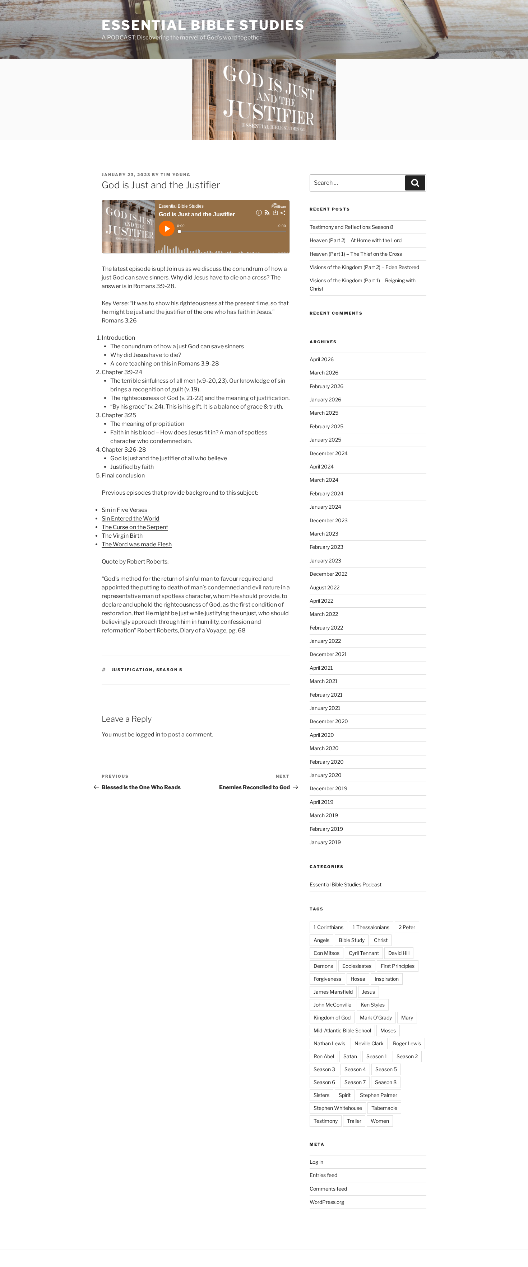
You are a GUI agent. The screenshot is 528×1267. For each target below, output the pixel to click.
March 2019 (324, 815)
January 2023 (325, 560)
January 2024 (325, 507)
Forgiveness (327, 979)
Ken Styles (373, 1005)
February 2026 (326, 386)
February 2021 (326, 695)
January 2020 (326, 775)
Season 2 (407, 1056)
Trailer (354, 1121)
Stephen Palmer (378, 1095)
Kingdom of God (332, 1017)
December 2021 (328, 654)
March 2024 (324, 480)
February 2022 (326, 628)
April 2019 (321, 802)
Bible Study (352, 940)
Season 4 (355, 1069)
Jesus (368, 992)
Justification (132, 669)
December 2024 (329, 453)
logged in (147, 734)
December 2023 (329, 520)
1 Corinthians (328, 927)
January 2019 (325, 842)
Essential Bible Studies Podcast (345, 884)
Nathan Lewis (329, 1043)
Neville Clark (369, 1043)
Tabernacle (384, 1108)
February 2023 (326, 547)
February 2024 (326, 493)
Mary (407, 1017)
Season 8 (386, 1082)
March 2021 (324, 681)
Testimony (326, 1121)
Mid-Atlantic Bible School (342, 1030)
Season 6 (324, 1082)
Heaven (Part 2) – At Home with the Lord (356, 240)
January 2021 (325, 708)
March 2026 (324, 372)
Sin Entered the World (130, 518)
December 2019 (328, 788)
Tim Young (175, 174)
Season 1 (376, 1056)
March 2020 (324, 748)
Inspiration (387, 979)
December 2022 (328, 574)
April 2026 (322, 359)
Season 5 (169, 669)
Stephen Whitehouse (338, 1108)
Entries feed (323, 1175)
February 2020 (327, 762)
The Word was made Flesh (137, 544)
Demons (323, 966)
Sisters (321, 1095)
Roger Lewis (407, 1043)
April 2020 (322, 735)
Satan (350, 1056)
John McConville (332, 1005)
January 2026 (325, 399)
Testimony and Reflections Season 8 (351, 227)
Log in (316, 1162)
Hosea (358, 979)
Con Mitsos (326, 953)
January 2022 (325, 641)
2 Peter (407, 927)
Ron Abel (324, 1056)
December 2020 (329, 721)
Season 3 (324, 1069)
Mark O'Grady (376, 1017)
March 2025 (324, 413)
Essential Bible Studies (203, 25)
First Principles (397, 966)
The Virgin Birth (122, 535)
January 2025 (325, 440)
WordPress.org (327, 1202)
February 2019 (326, 829)
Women (380, 1121)
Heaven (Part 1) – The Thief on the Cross (356, 254)
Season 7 (355, 1082)
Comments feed (328, 1189)
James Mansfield (333, 992)
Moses (388, 1030)
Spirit (345, 1095)
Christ (381, 940)
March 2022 (324, 614)
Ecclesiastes (356, 966)
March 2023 (324, 534)
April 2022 (321, 601)
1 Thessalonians (371, 927)
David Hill (398, 953)
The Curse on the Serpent (135, 527)
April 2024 (322, 466)
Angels (321, 940)
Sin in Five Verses (124, 510)
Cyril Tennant (364, 953)
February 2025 (326, 426)
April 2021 (321, 668)
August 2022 (324, 587)
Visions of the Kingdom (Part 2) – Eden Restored (364, 267)
